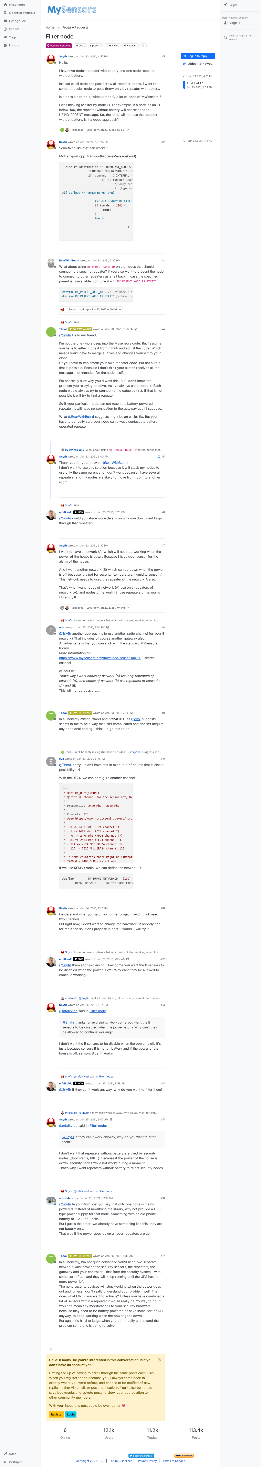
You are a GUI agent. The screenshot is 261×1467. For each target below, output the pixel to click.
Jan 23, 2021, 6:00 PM (94, 456)
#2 (163, 142)
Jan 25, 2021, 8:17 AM (94, 1004)
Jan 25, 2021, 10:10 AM (98, 1198)
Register (56, 1414)
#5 (163, 456)
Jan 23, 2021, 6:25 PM (111, 512)
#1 (163, 56)
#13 (162, 1004)
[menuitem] (240, 5)
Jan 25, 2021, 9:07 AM (94, 1119)
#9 (163, 712)
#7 (163, 545)
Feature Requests (60, 45)
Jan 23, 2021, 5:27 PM (106, 260)
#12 (162, 959)
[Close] (160, 1360)
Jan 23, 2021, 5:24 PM (94, 142)
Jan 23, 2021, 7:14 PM (119, 712)
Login (71, 1414)
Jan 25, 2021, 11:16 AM (119, 1255)
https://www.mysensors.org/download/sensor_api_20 (100, 658)
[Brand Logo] (71, 10)
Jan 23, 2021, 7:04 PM (91, 627)
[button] (20, 1454)
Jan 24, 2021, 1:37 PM (94, 908)
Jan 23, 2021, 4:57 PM (94, 56)
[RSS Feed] (143, 45)
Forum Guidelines (120, 1461)
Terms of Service (174, 1461)
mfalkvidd (65, 512)
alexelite (65, 1198)
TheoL (63, 329)
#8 (163, 627)
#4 (163, 329)
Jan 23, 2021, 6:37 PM (94, 545)
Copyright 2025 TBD (90, 1461)
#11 (163, 908)
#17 (163, 1255)
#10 (162, 758)
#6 (163, 512)
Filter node (98, 1011)
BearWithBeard (69, 260)
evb (61, 627)
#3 (163, 260)
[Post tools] (161, 130)
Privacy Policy (147, 1461)
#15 (162, 1119)
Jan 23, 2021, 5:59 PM (119, 329)
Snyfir (63, 56)
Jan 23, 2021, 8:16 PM (91, 758)
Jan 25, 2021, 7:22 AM (111, 959)
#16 (162, 1198)
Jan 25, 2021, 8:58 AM (111, 1083)
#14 (162, 1083)
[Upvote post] (146, 130)
